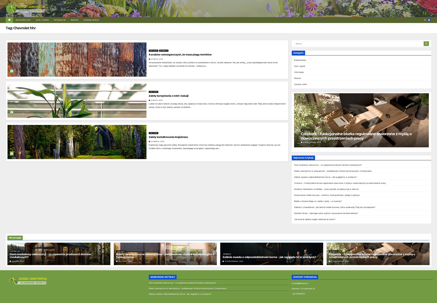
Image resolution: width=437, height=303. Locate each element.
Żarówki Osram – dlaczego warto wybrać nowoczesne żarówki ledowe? (326, 213)
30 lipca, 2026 (18, 261)
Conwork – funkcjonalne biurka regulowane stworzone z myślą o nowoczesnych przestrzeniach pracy (340, 183)
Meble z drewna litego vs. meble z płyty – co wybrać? (318, 201)
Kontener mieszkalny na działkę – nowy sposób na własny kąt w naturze (356, 136)
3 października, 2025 (340, 261)
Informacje (60, 20)
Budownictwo (23, 20)
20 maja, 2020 (157, 59)
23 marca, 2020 (157, 141)
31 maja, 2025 (309, 142)
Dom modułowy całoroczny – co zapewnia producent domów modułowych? (328, 165)
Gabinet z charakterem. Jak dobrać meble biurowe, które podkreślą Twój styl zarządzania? (334, 207)
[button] (425, 20)
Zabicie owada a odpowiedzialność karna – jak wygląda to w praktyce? (325, 177)
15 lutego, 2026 (125, 261)
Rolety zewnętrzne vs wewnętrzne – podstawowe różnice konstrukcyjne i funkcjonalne (333, 171)
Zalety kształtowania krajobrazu (168, 137)
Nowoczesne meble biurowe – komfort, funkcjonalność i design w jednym (327, 195)
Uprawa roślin (91, 20)
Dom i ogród (42, 20)
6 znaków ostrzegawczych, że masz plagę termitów (180, 54)
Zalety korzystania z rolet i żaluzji (168, 95)
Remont (75, 20)
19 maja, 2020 (157, 100)
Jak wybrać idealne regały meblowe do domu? (314, 219)
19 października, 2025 (234, 261)
